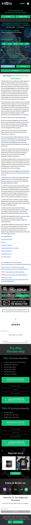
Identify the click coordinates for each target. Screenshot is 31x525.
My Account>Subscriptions (19, 57)
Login (3, 61)
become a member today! (14, 59)
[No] (28, 519)
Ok (10, 522)
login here (7, 55)
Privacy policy (18, 522)
